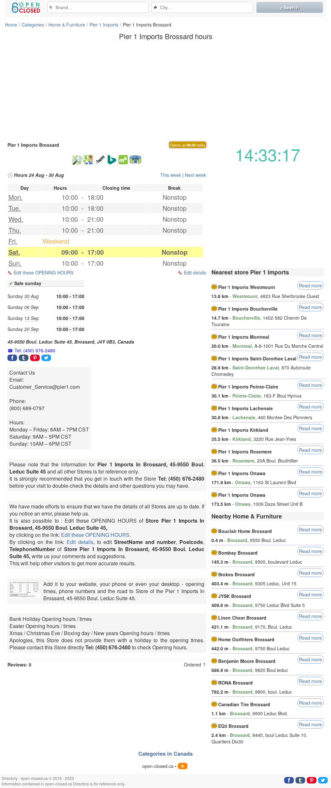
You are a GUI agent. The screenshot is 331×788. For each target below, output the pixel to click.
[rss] (182, 766)
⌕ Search (289, 7)
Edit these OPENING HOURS (43, 272)
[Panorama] (136, 159)
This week (170, 175)
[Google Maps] (88, 159)
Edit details (195, 272)
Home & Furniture (66, 24)
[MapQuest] (123, 159)
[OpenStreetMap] (76, 159)
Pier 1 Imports (104, 24)
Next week (195, 175)
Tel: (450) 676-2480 (35, 350)
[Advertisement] (165, 90)
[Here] (100, 159)
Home (11, 24)
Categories (33, 24)
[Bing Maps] (111, 159)
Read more (310, 285)
